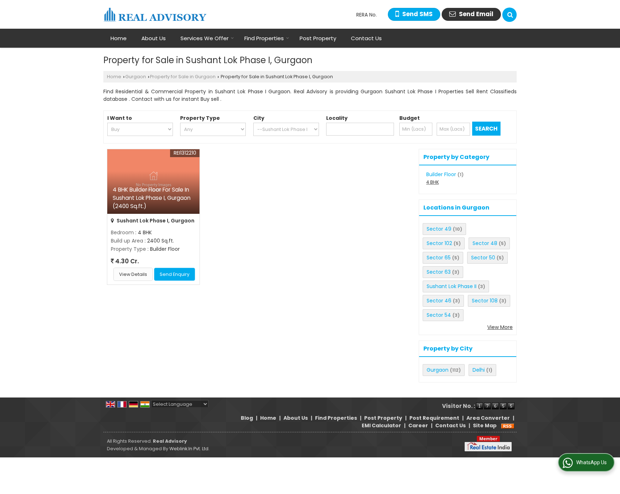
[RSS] (507, 425)
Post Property (318, 38)
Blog (247, 418)
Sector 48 (485, 243)
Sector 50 (483, 257)
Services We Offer (204, 38)
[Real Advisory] (155, 15)
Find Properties (264, 38)
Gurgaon (135, 77)
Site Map (485, 425)
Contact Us (366, 38)
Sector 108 (485, 300)
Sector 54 (439, 315)
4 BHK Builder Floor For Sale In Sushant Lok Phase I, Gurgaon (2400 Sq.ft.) (152, 198)
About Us (153, 38)
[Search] (509, 15)
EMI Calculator (381, 425)
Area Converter (488, 418)
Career (418, 425)
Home (119, 38)
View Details (133, 274)
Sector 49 (439, 228)
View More (500, 327)
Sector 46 (439, 300)
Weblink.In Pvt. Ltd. (189, 449)
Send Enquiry (174, 274)
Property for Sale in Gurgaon (183, 77)
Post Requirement (434, 418)
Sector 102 (439, 243)
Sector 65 (439, 257)
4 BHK (432, 182)
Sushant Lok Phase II (451, 286)
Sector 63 (439, 272)
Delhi (479, 369)
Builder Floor (441, 174)
